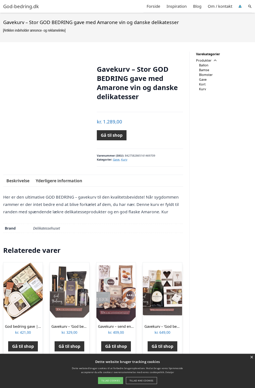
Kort (202, 84)
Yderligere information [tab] (59, 180)
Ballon (203, 65)
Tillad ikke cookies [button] (141, 380)
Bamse (204, 70)
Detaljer (169, 372)
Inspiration (177, 6)
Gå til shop (112, 135)
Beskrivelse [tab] (17, 180)
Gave (116, 159)
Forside (153, 6)
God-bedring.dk (21, 6)
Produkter (204, 60)
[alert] (127, 371)
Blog (197, 6)
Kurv (124, 159)
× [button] (251, 357)
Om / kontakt (220, 6)
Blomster (206, 75)
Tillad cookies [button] (110, 380)
